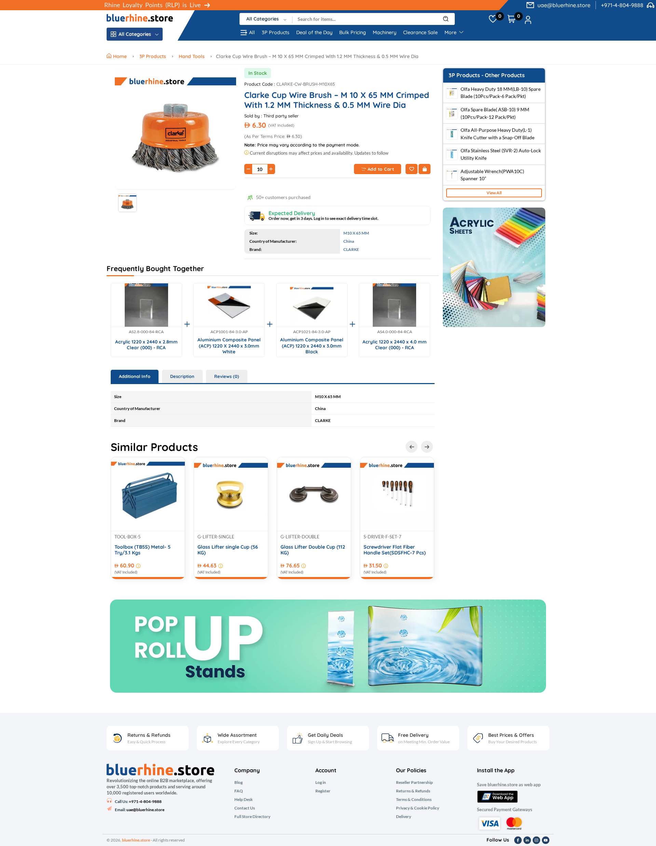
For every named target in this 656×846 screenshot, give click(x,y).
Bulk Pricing (352, 32)
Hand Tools (192, 56)
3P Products (275, 32)
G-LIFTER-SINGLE (215, 537)
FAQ (238, 791)
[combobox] (266, 19)
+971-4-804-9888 (622, 5)
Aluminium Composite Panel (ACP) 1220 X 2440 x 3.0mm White (229, 345)
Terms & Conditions (414, 800)
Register (322, 791)
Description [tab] (182, 376)
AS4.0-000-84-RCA (394, 332)
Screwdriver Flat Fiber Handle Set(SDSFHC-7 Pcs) (395, 550)
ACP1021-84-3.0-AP (311, 332)
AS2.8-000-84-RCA (146, 332)
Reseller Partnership (414, 782)
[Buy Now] (424, 169)
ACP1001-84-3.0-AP (229, 332)
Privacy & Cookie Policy (417, 808)
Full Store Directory (252, 817)
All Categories (135, 34)
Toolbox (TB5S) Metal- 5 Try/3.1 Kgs (142, 550)
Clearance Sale (420, 32)
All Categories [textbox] (262, 19)
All (252, 32)
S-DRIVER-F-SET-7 (382, 537)
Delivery (403, 817)
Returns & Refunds (413, 791)
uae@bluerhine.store (563, 5)
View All (494, 192)
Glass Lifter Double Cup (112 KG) (313, 550)
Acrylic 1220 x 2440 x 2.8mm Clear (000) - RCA (146, 345)
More (451, 32)
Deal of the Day (314, 32)
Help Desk (243, 800)
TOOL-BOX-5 (127, 537)
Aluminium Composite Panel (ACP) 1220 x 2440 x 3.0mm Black (311, 345)
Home (120, 56)
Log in (320, 782)
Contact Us (244, 808)
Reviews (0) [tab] (226, 376)
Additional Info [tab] (134, 376)
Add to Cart (381, 169)
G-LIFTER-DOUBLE (300, 537)
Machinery (384, 32)
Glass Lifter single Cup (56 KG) (227, 550)
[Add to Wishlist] (412, 169)
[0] (493, 19)
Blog (238, 782)
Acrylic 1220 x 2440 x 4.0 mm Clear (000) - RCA (395, 345)
